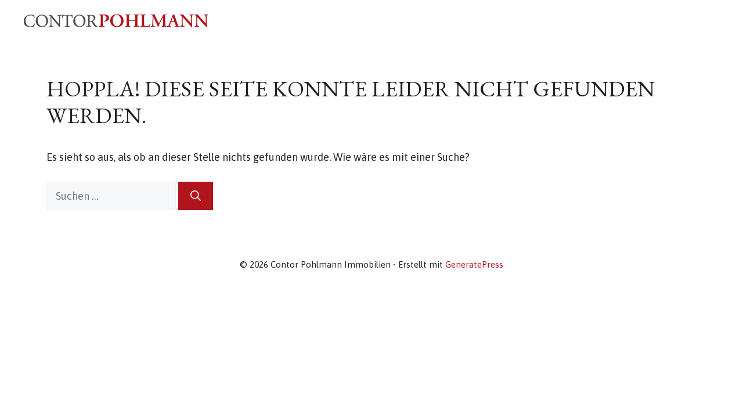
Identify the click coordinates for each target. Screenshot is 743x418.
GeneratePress (474, 264)
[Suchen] (195, 196)
